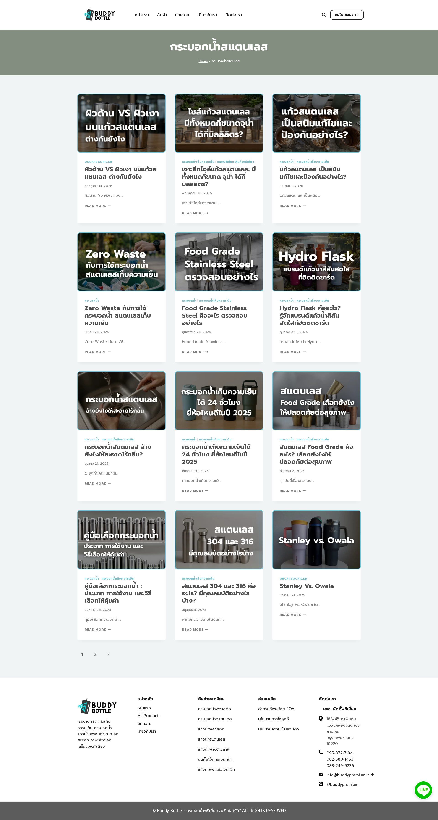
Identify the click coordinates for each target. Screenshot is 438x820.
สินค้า (162, 15)
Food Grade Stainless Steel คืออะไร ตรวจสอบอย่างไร (214, 315)
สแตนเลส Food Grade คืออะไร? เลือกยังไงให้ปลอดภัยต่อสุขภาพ (316, 454)
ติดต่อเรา (233, 15)
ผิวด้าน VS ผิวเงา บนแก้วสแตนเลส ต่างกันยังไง (120, 173)
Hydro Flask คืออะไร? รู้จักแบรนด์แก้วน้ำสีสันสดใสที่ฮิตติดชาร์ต (310, 315)
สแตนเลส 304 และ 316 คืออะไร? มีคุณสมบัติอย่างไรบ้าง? (219, 593)
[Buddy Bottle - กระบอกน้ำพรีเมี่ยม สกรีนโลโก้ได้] (100, 14)
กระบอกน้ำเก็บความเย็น (198, 162)
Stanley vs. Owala (307, 586)
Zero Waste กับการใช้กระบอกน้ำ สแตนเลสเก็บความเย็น (118, 315)
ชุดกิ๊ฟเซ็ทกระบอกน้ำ (215, 759)
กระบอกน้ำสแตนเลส (215, 719)
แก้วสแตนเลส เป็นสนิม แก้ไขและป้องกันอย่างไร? (313, 173)
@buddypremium (342, 784)
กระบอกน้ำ (287, 162)
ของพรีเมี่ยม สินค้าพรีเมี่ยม (235, 162)
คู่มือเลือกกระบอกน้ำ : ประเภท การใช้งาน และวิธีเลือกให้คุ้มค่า (118, 593)
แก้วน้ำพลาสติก (211, 729)
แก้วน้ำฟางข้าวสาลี (213, 749)
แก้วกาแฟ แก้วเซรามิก (216, 769)
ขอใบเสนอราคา (347, 14)
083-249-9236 (340, 766)
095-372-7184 (339, 753)
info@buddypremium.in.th (350, 775)
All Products (149, 716)
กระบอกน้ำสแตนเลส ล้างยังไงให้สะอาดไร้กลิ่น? (118, 450)
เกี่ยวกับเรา (207, 15)
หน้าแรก (142, 15)
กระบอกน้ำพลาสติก (214, 709)
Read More (98, 205)
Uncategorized (98, 162)
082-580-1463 (339, 759)
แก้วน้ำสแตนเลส (211, 739)
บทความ (182, 15)
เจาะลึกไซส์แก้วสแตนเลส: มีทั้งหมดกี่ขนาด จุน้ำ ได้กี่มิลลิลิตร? (219, 177)
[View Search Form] (324, 15)
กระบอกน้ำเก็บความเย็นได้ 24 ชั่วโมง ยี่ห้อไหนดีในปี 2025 (216, 454)
